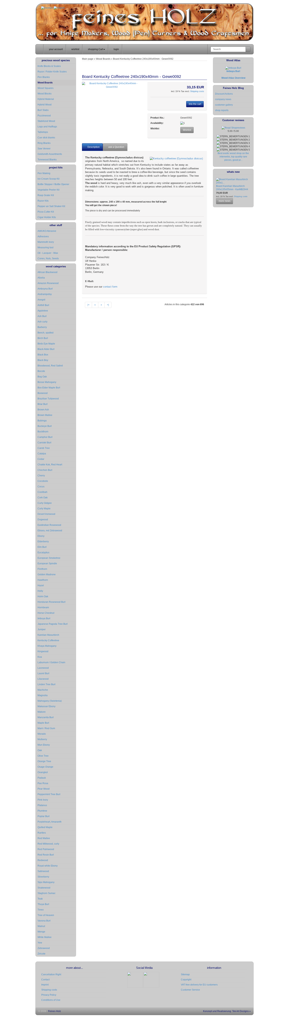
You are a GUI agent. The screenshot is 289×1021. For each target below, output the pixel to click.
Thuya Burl (43, 904)
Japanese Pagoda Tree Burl (53, 624)
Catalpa (42, 453)
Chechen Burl (45, 470)
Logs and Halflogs (47, 126)
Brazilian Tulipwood (48, 398)
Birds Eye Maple (46, 343)
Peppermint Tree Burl (49, 794)
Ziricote (41, 953)
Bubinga (42, 420)
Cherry (41, 475)
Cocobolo (43, 481)
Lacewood (43, 668)
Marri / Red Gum (46, 728)
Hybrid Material (46, 99)
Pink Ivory (43, 799)
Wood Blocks (45, 93)
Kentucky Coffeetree (48, 640)
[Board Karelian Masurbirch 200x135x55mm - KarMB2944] (233, 182)
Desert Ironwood (46, 514)
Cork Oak (43, 497)
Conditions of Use (50, 1000)
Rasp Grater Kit (46, 195)
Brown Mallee (45, 415)
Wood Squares (45, 88)
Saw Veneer (44, 148)
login (116, 49)
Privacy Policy (48, 995)
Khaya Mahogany (47, 646)
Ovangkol (43, 772)
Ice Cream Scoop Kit (48, 178)
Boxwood (43, 393)
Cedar (41, 459)
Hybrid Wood (45, 104)
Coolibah (42, 492)
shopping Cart (95, 49)
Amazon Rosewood (48, 283)
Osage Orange (45, 766)
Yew (40, 942)
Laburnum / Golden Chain (51, 662)
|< (88, 304)
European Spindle (47, 563)
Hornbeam (43, 607)
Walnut (41, 926)
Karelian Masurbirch (48, 635)
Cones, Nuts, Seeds (48, 258)
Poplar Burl (44, 816)
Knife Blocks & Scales (49, 66)
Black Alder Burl (46, 349)
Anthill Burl (43, 305)
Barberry (42, 327)
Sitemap (185, 974)
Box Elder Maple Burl (49, 387)
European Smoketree (49, 558)
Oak (40, 750)
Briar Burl (43, 404)
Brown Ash (43, 409)
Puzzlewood (44, 115)
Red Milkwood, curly (48, 843)
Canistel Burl (44, 442)
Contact (45, 979)
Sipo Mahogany (46, 882)
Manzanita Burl (46, 717)
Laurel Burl (43, 673)
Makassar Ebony (46, 706)
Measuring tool (45, 247)
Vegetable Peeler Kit (48, 189)
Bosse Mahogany (47, 382)
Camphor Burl (45, 437)
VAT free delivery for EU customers (199, 984)
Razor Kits (43, 200)
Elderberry (43, 541)
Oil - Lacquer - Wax (48, 253)
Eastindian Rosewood (49, 525)
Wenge (41, 931)
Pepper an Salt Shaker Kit (51, 206)
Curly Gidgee (45, 503)
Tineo (41, 909)
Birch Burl (43, 338)
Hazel (41, 585)
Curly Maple (44, 508)
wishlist (75, 49)
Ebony (41, 536)
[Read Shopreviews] (233, 127)
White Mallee (45, 937)
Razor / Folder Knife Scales (52, 71)
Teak (40, 898)
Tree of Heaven (46, 915)
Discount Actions (224, 93)
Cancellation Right (51, 974)
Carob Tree (44, 448)
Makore (42, 711)
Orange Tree (44, 761)
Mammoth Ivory (46, 242)
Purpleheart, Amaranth (50, 821)
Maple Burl (43, 722)
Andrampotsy (45, 294)
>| (108, 304)
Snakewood (44, 887)
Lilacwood (43, 679)
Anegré (41, 299)
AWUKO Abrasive (47, 231)
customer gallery (224, 104)
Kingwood (43, 651)
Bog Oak (42, 376)
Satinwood (43, 871)
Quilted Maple (45, 827)
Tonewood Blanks (47, 159)
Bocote (41, 371)
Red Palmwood (46, 849)
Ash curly (42, 321)
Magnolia (43, 695)
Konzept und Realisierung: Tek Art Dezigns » (226, 1011)
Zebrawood (44, 948)
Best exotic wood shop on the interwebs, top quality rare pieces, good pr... (233, 156)
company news (223, 99)
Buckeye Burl (45, 426)
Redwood (43, 860)
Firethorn (42, 569)
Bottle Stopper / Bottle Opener (53, 184)
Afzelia (41, 277)
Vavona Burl (44, 920)
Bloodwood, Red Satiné (50, 365)
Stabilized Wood (46, 121)
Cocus (41, 486)
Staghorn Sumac (46, 893)
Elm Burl (42, 547)
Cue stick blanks (46, 137)
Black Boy (43, 360)
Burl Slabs (43, 110)
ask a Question (116, 147)
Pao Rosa (43, 783)
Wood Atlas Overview (233, 78)
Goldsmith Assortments (50, 154)
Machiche (43, 690)
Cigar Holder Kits (47, 217)
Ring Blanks (44, 143)
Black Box (43, 354)
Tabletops (43, 132)
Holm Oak (43, 596)
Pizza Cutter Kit (46, 211)
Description (93, 147)
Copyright (186, 979)
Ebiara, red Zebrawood (50, 530)
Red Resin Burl (46, 854)
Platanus (42, 805)
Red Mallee (44, 838)
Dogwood (43, 519)
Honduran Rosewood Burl (51, 602)
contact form (110, 286)
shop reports (221, 110)
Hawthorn (43, 580)
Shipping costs (197, 91)
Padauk (42, 777)
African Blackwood (47, 272)
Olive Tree (43, 755)
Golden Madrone (47, 574)
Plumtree (42, 810)
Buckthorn (43, 431)
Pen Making (44, 173)
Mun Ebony (44, 744)
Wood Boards (45, 82)
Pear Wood (44, 788)
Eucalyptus (43, 552)
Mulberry (42, 739)
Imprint (45, 984)
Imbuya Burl (44, 618)
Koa (40, 657)
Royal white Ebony (48, 865)
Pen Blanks (44, 77)
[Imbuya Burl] (233, 68)
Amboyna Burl (45, 288)
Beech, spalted (45, 332)
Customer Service (190, 989)
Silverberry (43, 876)
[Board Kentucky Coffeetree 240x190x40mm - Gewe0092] (112, 85)
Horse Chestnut (46, 613)
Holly (40, 591)
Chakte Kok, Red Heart (50, 464)
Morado (42, 733)
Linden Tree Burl (46, 684)
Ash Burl (42, 316)
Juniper (42, 629)
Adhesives (43, 236)
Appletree (43, 310)
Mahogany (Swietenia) (50, 701)
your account (55, 49)
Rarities (42, 832)
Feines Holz (54, 1011)
